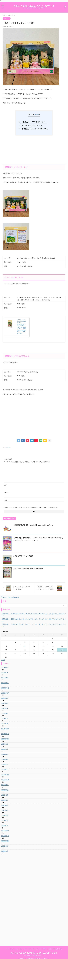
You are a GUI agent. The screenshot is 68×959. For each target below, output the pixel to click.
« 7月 (3, 660)
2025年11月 (5, 688)
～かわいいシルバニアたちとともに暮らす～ (34, 955)
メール (6, 492)
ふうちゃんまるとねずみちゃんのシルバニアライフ (34, 6)
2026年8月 (5, 667)
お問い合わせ (59, 949)
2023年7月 (4, 795)
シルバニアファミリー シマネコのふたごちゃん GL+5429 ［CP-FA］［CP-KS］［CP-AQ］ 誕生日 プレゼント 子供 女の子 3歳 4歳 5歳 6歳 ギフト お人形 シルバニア (21, 326)
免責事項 (51, 949)
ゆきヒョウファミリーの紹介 (23, 556)
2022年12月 (5, 831)
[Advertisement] (34, 149)
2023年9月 (5, 785)
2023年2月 (5, 820)
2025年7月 (4, 708)
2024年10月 (5, 739)
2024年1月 (4, 769)
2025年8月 (5, 703)
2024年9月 (5, 744)
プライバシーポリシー (41, 949)
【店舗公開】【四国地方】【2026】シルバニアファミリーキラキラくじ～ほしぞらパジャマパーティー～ (33, 620)
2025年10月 (5, 693)
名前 (5, 485)
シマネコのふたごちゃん (31, 125)
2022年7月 (4, 851)
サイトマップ (31, 949)
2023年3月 (5, 815)
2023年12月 (5, 775)
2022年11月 (5, 836)
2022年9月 (5, 846)
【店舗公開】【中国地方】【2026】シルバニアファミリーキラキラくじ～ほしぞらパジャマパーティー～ (33, 625)
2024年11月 (5, 734)
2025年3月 (5, 718)
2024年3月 (5, 764)
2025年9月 (5, 698)
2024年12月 (5, 729)
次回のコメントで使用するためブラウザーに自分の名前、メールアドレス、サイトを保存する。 (31, 507)
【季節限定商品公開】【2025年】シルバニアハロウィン (33, 525)
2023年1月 (4, 826)
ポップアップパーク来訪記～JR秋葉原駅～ (28, 568)
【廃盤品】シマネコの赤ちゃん (34, 128)
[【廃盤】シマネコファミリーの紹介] (32, 440)
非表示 (37, 114)
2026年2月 (5, 683)
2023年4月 (5, 810)
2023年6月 (5, 800)
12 (24, 646)
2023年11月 (5, 780)
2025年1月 (4, 724)
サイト (5, 500)
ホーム (7, 949)
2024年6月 (5, 754)
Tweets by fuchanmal (10, 597)
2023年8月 (5, 790)
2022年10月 (5, 841)
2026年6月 (5, 678)
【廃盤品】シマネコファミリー (34, 122)
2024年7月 (4, 749)
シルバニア (7, 447)
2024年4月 (5, 759)
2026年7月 (4, 673)
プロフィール (14, 949)
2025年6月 (5, 713)
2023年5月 (5, 805)
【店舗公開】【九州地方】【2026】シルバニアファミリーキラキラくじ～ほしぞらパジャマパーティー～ (33, 615)
